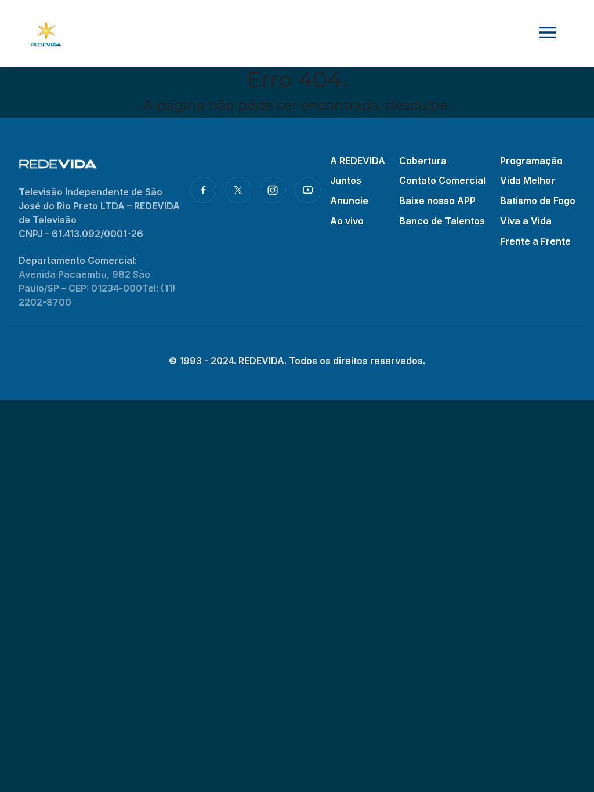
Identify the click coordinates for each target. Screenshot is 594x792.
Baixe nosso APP (437, 200)
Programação (531, 160)
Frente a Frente (535, 241)
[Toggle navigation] (547, 33)
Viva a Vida (526, 221)
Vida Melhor (527, 180)
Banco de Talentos (442, 221)
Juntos (345, 180)
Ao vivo (347, 221)
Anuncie (349, 200)
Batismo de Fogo (537, 200)
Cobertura (423, 160)
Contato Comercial (442, 180)
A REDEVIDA (357, 160)
